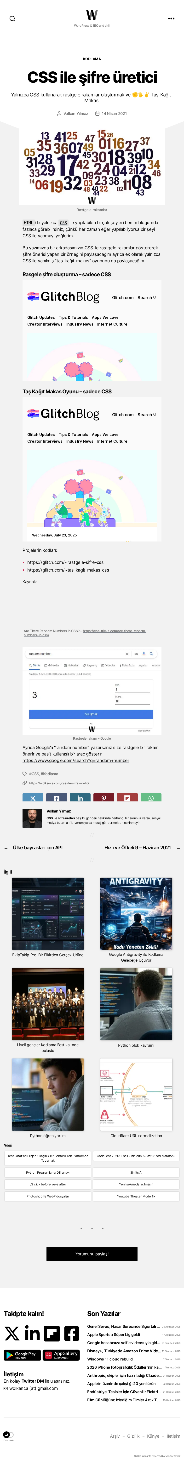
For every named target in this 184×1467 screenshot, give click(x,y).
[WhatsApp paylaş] (151, 798)
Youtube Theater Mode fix (136, 1196)
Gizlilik (133, 1436)
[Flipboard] (52, 1333)
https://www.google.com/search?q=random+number (76, 760)
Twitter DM (33, 1381)
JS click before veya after (48, 1184)
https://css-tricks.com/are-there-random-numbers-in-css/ (85, 633)
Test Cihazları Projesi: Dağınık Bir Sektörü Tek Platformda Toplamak (47, 1158)
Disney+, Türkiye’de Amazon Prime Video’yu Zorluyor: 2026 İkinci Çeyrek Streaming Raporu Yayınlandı (124, 1350)
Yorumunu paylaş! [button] (92, 1254)
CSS (35, 773)
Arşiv (115, 1436)
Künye (153, 1436)
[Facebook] (71, 1333)
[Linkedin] (32, 1333)
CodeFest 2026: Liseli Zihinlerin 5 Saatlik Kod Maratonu (136, 1156)
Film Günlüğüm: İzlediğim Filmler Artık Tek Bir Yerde (124, 1400)
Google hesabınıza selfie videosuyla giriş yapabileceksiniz (124, 1342)
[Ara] (12, 18)
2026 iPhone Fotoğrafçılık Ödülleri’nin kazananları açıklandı (124, 1367)
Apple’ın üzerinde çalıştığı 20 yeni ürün (121, 1383)
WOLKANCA (92, 15)
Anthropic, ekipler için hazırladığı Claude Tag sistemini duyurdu (124, 1375)
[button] (22, 1355)
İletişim (173, 1436)
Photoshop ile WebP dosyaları (48, 1196)
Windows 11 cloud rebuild (110, 1359)
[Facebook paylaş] (56, 798)
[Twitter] (12, 1333)
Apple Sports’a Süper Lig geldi (113, 1334)
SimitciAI (136, 1172)
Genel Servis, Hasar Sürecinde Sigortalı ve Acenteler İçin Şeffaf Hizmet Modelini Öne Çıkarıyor (124, 1326)
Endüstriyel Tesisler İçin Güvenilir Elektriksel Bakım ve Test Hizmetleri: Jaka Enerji (124, 1391)
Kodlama (92, 59)
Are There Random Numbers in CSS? (92, 607)
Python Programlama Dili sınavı (47, 1172)
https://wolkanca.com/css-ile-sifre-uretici (59, 783)
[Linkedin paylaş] (80, 798)
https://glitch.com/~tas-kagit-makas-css (68, 570)
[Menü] (171, 18)
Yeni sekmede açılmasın (136, 1184)
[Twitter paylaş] (33, 798)
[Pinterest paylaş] (103, 798)
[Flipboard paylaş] (127, 798)
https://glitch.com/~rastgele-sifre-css (65, 562)
